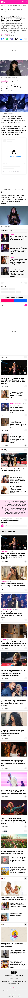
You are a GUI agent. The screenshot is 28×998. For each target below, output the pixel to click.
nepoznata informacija (8, 292)
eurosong (12, 289)
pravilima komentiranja (13, 508)
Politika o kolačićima (12, 981)
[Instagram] (7, 300)
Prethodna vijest (8, 283)
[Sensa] (17, 978)
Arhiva (18, 983)
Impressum (4, 981)
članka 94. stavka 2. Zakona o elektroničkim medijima (16, 510)
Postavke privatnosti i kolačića (14, 994)
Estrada (9, 9)
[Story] (11, 978)
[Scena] (2, 2)
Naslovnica (3, 9)
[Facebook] (20, 300)
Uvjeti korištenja (22, 981)
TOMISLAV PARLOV (5, 34)
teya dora (4, 289)
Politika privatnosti (12, 983)
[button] (25, 35)
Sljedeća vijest (20, 283)
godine (18, 292)
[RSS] (17, 987)
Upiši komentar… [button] (10, 526)
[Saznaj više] (25, 450)
